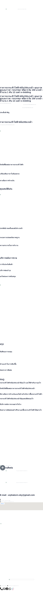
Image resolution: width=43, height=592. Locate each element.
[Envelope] (4, 588)
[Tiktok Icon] (12, 588)
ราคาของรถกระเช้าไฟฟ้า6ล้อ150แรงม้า (7, 124)
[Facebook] (7, 588)
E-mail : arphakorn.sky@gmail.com (17, 495)
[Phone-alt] (1, 588)
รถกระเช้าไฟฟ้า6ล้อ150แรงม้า (5, 103)
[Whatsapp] (10, 588)
